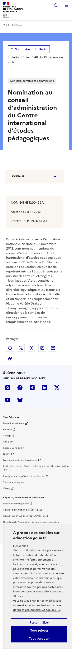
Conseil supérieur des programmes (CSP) (25, 516)
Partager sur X (21, 348)
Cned (6, 442)
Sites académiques (13, 482)
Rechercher (56, 5)
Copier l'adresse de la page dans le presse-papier (10, 358)
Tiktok (32, 387)
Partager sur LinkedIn (42, 348)
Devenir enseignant (13, 423)
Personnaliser (39, 622)
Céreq (6, 488)
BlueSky (20, 399)
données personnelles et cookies (34, 610)
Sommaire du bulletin (31, 49)
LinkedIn (44, 387)
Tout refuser (39, 630)
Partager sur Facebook (10, 348)
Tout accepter (39, 638)
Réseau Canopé (11, 448)
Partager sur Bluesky (31, 348)
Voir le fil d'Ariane (13, 25)
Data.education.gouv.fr (16, 503)
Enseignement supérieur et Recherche (24, 476)
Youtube (7, 399)
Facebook (20, 387)
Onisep (7, 435)
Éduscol (7, 429)
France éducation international (20, 460)
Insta (7, 387)
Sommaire (18, 176)
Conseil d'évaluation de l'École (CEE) (23, 509)
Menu (66, 5)
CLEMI (6, 454)
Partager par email (53, 348)
